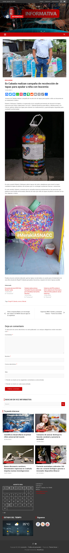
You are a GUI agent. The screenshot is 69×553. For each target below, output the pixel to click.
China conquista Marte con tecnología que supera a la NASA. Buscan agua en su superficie (18, 313)
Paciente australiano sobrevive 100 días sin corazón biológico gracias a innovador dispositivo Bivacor (50, 468)
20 (18, 501)
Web (6, 372)
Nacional (47, 1)
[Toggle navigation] (5, 34)
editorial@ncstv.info (42, 491)
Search (63, 404)
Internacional (55, 1)
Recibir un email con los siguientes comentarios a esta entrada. (25, 380)
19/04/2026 (39, 441)
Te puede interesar (11, 411)
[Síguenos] (38, 524)
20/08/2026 (7, 439)
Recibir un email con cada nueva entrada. (18, 384)
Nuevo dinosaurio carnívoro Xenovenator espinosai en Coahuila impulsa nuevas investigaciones (18, 468)
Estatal (41, 1)
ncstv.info (24, 547)
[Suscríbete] (47, 524)
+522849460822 (40, 493)
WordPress (40, 550)
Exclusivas (8, 80)
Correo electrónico (11, 364)
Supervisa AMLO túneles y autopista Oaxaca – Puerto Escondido (51, 312)
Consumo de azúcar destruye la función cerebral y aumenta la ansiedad (49, 437)
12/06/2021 (8, 90)
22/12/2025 (39, 473)
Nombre (8, 356)
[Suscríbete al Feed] (43, 524)
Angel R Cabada (12, 301)
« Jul (4, 512)
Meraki (24, 301)
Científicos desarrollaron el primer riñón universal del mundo (17, 436)
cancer (20, 301)
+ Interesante (9, 430)
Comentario (9, 335)
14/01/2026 (7, 473)
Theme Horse (53, 547)
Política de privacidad (34, 547)
